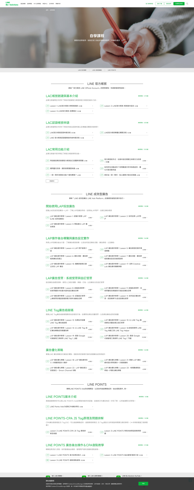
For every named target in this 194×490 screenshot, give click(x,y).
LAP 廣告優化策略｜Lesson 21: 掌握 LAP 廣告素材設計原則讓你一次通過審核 (125, 361)
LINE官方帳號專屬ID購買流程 (117, 132)
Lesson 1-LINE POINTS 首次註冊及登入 (67, 455)
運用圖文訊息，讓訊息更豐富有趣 (64, 168)
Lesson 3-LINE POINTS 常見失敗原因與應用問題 (125, 432)
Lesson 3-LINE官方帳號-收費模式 (65, 111)
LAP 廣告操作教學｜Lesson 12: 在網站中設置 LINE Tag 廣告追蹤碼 (71, 321)
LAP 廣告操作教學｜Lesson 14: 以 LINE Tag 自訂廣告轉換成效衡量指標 (71, 329)
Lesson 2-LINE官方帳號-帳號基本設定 (121, 106)
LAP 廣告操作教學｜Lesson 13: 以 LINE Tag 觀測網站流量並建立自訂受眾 (125, 321)
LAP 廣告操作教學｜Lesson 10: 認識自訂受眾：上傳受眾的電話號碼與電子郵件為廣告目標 (71, 297)
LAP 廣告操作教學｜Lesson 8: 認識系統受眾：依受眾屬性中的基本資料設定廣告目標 (71, 289)
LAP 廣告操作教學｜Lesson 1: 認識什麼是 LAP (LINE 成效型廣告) (71, 217)
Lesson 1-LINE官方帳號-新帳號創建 (66, 106)
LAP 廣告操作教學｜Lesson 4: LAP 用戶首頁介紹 (71, 249)
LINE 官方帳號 (82, 70)
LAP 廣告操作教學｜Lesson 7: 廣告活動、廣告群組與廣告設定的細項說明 (125, 257)
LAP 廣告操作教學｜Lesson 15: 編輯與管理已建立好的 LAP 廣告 (71, 265)
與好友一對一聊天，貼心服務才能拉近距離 (122, 175)
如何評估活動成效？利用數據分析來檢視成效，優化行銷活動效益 (125, 168)
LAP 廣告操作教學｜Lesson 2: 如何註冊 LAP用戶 (125, 217)
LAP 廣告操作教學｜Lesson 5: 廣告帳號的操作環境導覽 (125, 249)
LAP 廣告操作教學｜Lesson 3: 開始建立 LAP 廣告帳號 (71, 225)
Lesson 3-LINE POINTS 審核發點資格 (67, 460)
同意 (143, 484)
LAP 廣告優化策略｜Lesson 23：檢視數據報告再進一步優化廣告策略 (125, 369)
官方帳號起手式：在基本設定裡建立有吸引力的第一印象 (125, 160)
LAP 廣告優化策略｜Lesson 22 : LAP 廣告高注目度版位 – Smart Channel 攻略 (71, 369)
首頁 (47, 10)
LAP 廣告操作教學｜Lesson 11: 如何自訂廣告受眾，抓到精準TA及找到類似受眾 (125, 297)
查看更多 (52, 181)
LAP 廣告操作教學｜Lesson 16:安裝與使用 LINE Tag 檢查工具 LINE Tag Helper (125, 329)
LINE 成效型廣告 (97, 70)
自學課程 (52, 10)
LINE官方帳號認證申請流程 (62, 132)
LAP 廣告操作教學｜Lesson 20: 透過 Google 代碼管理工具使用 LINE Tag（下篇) (125, 337)
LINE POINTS (112, 70)
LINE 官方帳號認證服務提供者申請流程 (67, 137)
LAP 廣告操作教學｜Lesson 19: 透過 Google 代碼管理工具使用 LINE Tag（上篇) (71, 337)
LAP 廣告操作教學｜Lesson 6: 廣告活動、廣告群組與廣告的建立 (71, 257)
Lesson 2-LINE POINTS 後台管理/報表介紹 (123, 455)
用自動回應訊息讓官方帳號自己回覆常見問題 (68, 160)
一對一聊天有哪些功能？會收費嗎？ (65, 175)
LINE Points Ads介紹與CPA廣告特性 (66, 406)
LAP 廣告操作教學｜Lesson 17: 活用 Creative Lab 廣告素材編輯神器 (125, 265)
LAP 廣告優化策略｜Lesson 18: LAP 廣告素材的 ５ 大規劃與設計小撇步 (71, 361)
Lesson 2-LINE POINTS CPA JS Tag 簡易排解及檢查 (71, 432)
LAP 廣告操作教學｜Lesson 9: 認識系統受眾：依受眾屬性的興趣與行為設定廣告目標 (125, 289)
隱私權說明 (89, 486)
